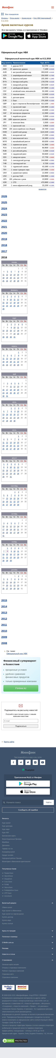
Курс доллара (7, 826)
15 (18, 275)
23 (7, 306)
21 (14, 278)
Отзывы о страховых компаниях (14, 968)
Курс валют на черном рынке (13, 914)
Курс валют (6, 823)
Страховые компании (10, 977)
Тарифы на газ (7, 849)
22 (18, 278)
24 (11, 306)
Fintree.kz (20, 688)
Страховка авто (8, 974)
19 (7, 278)
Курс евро (6, 829)
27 (11, 281)
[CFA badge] (35, 988)
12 (7, 275)
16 (7, 303)
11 (3, 275)
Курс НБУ (5, 832)
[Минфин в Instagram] (35, 762)
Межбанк (5, 842)
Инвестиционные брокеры (12, 839)
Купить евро (6, 920)
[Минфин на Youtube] (42, 762)
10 (11, 300)
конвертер (42, 189)
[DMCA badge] (28, 1041)
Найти (48, 802)
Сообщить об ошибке (28, 810)
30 (11, 337)
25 (3, 281)
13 (11, 275)
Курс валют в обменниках (11, 911)
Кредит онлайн (7, 855)
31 (14, 337)
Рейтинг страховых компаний (13, 971)
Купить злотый (7, 923)
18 (3, 278)
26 (7, 281)
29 (18, 281)
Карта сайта (9, 742)
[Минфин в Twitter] (28, 762)
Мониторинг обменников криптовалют (16, 861)
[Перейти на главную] (7, 7)
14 (14, 275)
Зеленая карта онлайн (10, 964)
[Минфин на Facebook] (13, 762)
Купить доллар (7, 917)
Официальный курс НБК (17, 654)
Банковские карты (9, 836)
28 (14, 281)
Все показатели (11, 14)
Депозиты (6, 845)
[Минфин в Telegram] (20, 762)
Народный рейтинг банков (12, 858)
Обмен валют (7, 907)
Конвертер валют (8, 852)
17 (11, 303)
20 (11, 278)
